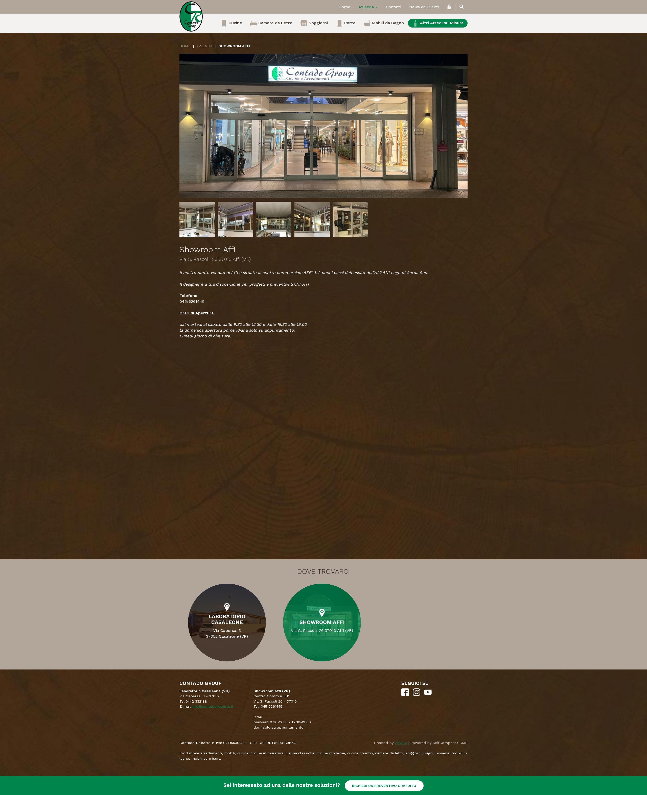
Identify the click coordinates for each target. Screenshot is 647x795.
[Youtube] (428, 695)
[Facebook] (405, 695)
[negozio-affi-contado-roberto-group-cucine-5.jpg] (273, 219)
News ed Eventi (424, 7)
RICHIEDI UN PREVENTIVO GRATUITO (384, 786)
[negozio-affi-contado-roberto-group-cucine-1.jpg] (312, 219)
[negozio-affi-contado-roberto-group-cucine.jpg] (197, 219)
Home (344, 7)
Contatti (393, 7)
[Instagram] (416, 695)
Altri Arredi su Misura (441, 22)
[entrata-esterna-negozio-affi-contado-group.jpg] (323, 126)
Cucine (234, 22)
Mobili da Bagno (387, 22)
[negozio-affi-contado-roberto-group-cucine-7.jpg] (235, 219)
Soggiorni (317, 22)
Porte (349, 22)
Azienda (366, 7)
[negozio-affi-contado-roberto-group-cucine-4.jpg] (350, 219)
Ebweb (401, 743)
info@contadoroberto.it (213, 706)
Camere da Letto (274, 22)
